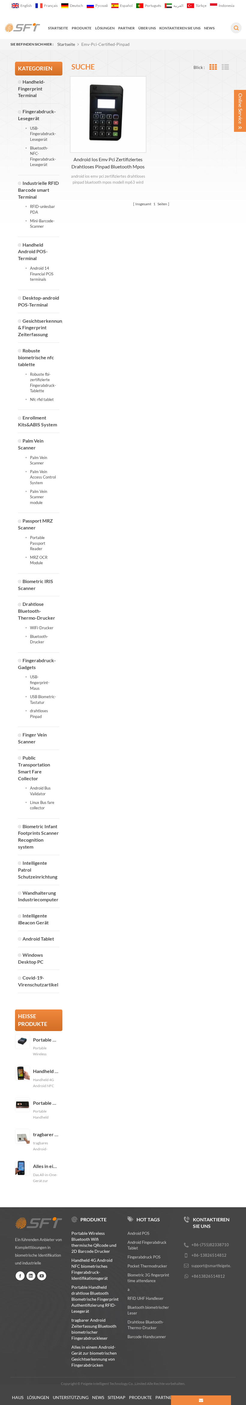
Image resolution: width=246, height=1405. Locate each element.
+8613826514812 (208, 1276)
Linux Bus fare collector (42, 805)
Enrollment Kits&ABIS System (37, 421)
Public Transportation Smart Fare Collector (34, 768)
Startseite (58, 28)
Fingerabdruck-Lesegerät (37, 114)
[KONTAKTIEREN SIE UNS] (201, 1400)
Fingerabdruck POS (144, 1257)
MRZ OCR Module (38, 560)
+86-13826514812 (208, 1255)
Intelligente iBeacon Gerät (33, 919)
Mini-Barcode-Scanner (42, 223)
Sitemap (116, 1397)
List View (225, 67)
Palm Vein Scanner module (38, 497)
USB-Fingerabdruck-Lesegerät (43, 134)
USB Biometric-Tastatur (43, 699)
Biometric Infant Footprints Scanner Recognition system (38, 836)
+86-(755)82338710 (210, 1244)
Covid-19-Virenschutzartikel (38, 981)
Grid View (213, 67)
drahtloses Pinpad (39, 713)
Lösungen (38, 1397)
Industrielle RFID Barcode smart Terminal (38, 190)
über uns (147, 28)
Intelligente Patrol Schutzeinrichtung (37, 869)
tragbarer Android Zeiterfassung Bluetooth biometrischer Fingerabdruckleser (46, 1134)
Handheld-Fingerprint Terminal (31, 88)
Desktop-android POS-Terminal (38, 301)
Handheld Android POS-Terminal (33, 251)
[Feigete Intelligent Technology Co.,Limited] (22, 27)
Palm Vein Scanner (31, 444)
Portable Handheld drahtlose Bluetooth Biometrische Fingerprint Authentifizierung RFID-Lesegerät (46, 1103)
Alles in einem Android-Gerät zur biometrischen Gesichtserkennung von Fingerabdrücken (46, 1166)
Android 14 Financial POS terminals (41, 274)
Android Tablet (38, 938)
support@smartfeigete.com (214, 1265)
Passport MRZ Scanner (35, 524)
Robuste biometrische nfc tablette (36, 357)
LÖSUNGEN (105, 28)
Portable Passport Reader (37, 543)
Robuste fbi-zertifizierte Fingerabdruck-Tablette (43, 382)
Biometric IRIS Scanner (35, 584)
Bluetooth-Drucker (39, 639)
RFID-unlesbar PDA (42, 209)
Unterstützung (70, 1397)
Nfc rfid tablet (42, 399)
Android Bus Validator (40, 791)
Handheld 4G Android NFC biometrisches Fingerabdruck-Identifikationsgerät (46, 1071)
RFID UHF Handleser (146, 1298)
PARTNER (126, 28)
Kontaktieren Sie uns (179, 28)
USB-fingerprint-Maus (40, 682)
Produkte (82, 28)
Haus (17, 1397)
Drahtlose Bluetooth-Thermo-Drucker (36, 611)
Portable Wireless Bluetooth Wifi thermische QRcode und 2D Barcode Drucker (46, 1039)
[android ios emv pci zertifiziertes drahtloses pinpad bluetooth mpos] (108, 114)
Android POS (138, 1233)
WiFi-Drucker (41, 627)
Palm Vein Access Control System (43, 477)
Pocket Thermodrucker (147, 1266)
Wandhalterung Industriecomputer (38, 896)
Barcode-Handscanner (147, 1336)
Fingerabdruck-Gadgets (37, 663)
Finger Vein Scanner (32, 738)
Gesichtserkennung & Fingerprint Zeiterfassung (38, 327)
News (209, 28)
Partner (164, 1397)
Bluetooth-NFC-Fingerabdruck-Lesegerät (43, 156)
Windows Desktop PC (31, 958)
